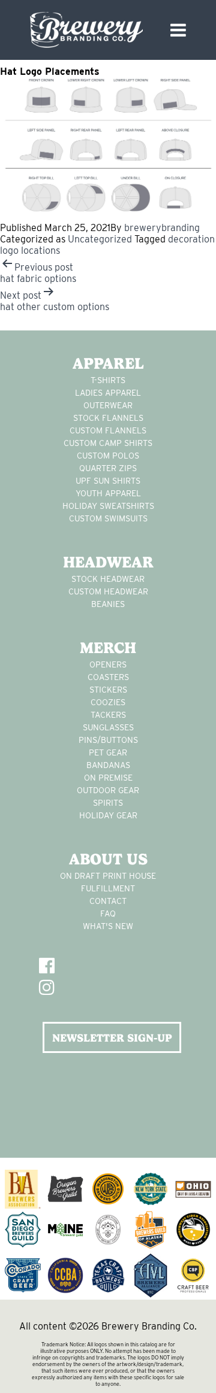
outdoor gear (108, 790)
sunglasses (108, 727)
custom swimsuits (108, 518)
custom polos (108, 455)
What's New (108, 926)
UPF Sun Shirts (108, 480)
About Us (108, 859)
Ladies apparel (108, 392)
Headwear (108, 562)
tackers (108, 715)
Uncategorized (100, 239)
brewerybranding (162, 227)
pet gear (108, 752)
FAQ (108, 913)
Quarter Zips (108, 468)
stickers (108, 689)
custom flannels (108, 430)
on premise (108, 777)
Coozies (108, 702)
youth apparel (108, 493)
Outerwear (108, 405)
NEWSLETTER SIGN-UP (112, 1037)
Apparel (108, 363)
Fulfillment (108, 888)
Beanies (108, 604)
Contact (108, 901)
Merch (108, 648)
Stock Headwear (108, 579)
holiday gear (108, 815)
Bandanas (108, 765)
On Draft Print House (108, 876)
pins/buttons (108, 740)
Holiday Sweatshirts (108, 506)
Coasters (108, 677)
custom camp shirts (108, 443)
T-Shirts (108, 380)
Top (202, 1376)
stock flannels (108, 418)
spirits (108, 803)
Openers (108, 664)
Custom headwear (108, 591)
